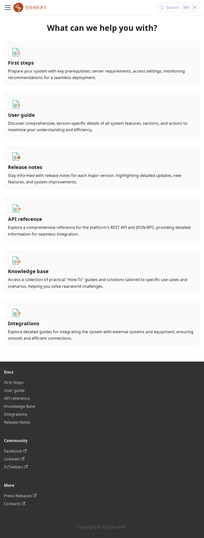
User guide (14, 390)
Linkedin (12, 459)
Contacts (12, 503)
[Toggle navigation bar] (7, 7)
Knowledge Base (19, 406)
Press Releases (18, 495)
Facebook (13, 451)
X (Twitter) (13, 467)
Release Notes (17, 422)
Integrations (15, 414)
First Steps (14, 382)
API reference (17, 398)
